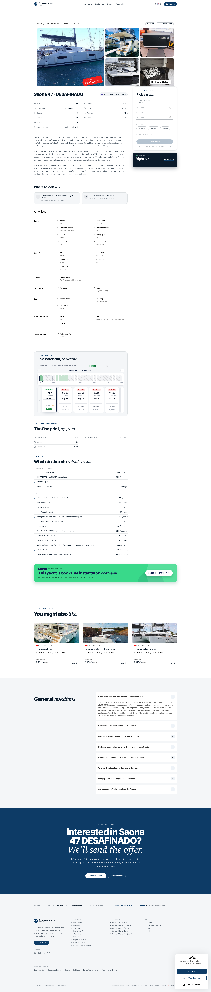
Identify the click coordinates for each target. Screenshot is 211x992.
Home (39, 24)
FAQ (148, 931)
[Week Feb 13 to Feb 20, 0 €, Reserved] (117, 378)
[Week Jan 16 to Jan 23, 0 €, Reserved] (104, 378)
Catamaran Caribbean (72, 970)
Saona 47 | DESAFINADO (73, 24)
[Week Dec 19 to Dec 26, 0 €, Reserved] (91, 378)
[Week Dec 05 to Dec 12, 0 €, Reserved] (85, 378)
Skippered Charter (79, 940)
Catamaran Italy (39, 970)
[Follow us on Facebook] (48, 953)
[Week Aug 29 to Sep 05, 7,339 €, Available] (41, 378)
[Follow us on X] (44, 953)
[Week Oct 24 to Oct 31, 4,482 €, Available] (66, 378)
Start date (141, 102)
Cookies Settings (62, 985)
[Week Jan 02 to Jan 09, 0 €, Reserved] (98, 378)
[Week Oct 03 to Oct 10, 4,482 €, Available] (57, 378)
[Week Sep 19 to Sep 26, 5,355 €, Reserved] (50, 378)
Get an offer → (155, 141)
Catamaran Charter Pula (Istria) (121, 934)
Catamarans (87, 4)
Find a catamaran (52, 24)
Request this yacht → (95, 876)
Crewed (165, 128)
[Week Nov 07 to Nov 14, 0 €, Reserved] (72, 378)
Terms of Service (49, 985)
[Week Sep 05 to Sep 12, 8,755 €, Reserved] (44, 378)
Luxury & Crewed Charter (82, 945)
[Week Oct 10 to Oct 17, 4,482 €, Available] (60, 378)
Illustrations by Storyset (118, 985)
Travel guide (120, 4)
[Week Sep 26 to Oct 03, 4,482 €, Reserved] (53, 378)
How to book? (78, 931)
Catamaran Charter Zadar (119, 931)
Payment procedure (154, 925)
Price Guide (77, 937)
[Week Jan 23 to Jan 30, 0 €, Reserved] (107, 378)
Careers (150, 928)
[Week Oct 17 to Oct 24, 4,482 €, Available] (63, 378)
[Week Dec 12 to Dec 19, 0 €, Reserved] (88, 378)
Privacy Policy (38, 985)
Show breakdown (145, 134)
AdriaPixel (174, 985)
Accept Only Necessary (192, 978)
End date (140, 112)
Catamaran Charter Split (118, 922)
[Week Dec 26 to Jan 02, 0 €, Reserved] (95, 378)
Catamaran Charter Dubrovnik (120, 925)
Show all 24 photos (162, 82)
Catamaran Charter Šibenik (119, 928)
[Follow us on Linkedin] (39, 953)
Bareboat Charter (79, 942)
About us (150, 922)
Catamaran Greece (54, 970)
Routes (109, 4)
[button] (49, 399)
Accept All (192, 971)
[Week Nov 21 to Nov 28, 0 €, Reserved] (79, 378)
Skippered (153, 128)
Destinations (99, 4)
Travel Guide (77, 928)
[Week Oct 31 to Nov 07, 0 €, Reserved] (69, 378)
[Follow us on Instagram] (35, 953)
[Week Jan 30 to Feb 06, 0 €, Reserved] (110, 378)
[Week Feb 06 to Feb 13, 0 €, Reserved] (114, 378)
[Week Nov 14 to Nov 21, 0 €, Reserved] (76, 378)
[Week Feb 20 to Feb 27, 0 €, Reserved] (120, 378)
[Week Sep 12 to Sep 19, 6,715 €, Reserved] (47, 378)
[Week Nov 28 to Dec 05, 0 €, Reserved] (82, 378)
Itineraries (76, 925)
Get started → (170, 4)
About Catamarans (79, 934)
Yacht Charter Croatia (109, 970)
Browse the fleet (116, 876)
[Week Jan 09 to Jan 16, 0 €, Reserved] (101, 378)
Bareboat (142, 128)
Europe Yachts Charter (91, 970)
